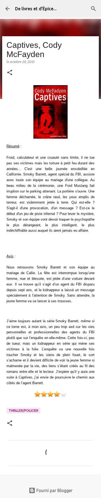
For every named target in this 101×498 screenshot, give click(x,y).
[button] (9, 73)
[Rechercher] (93, 8)
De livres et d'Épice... (36, 8)
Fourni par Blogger (53, 490)
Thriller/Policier (23, 410)
